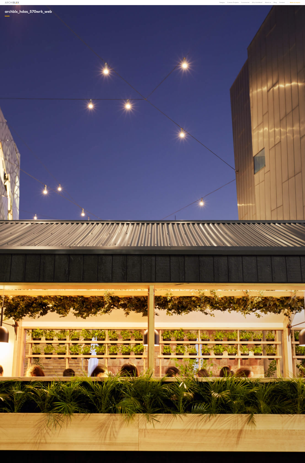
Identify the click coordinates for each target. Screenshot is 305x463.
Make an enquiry (295, 2)
